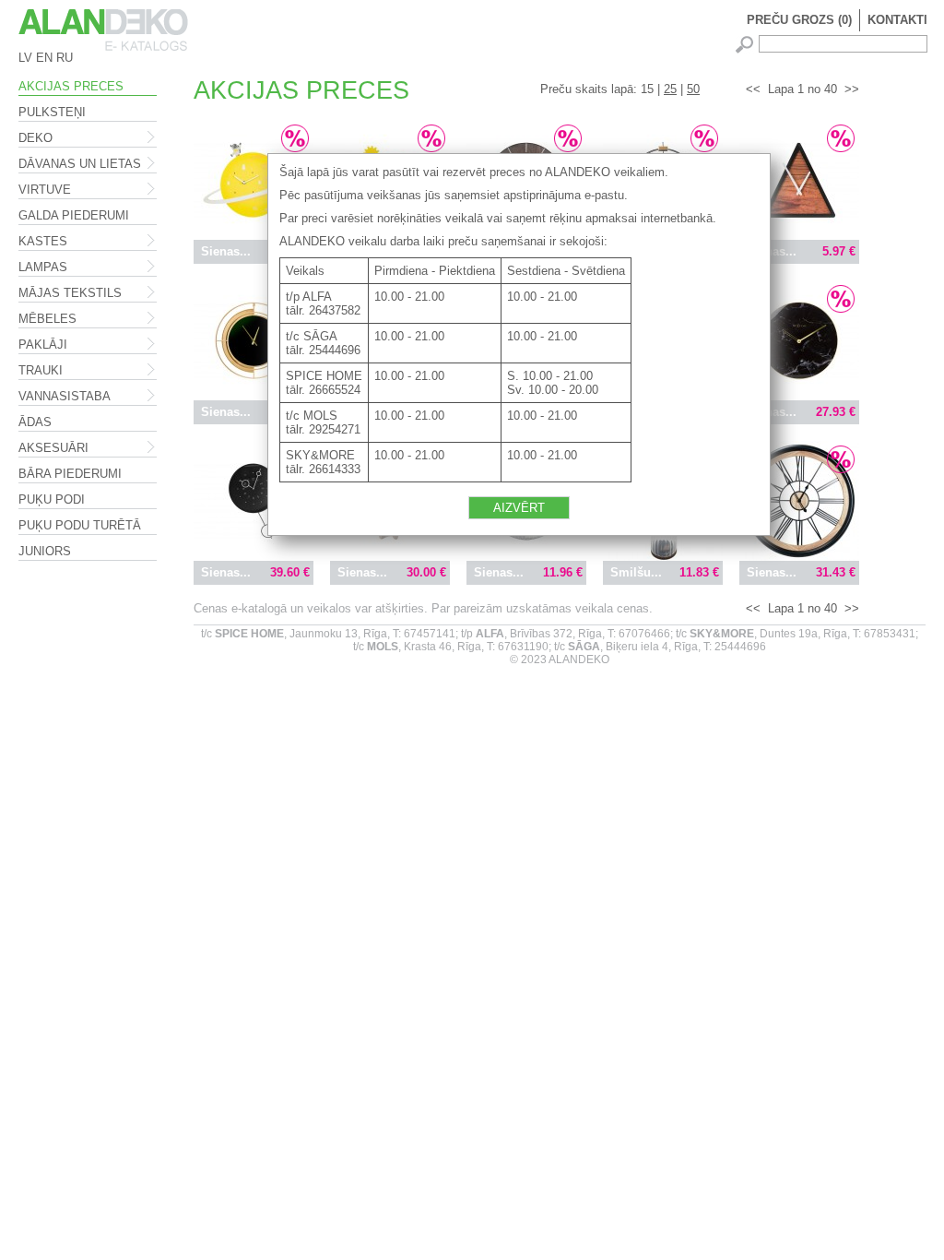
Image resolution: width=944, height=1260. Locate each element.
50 (693, 89)
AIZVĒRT (519, 508)
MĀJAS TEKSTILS (70, 293)
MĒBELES (47, 319)
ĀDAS (35, 422)
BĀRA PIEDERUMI (70, 474)
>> (851, 89)
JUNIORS (44, 551)
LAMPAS (42, 267)
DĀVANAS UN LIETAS (79, 164)
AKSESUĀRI (53, 448)
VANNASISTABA (64, 396)
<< (753, 89)
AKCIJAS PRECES (71, 86)
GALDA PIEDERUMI (73, 215)
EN (44, 58)
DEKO (35, 138)
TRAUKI (40, 370)
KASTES (42, 241)
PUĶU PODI (51, 499)
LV (25, 58)
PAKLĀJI (42, 344)
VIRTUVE (44, 189)
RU (64, 58)
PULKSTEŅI (52, 112)
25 (670, 89)
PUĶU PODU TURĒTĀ (79, 525)
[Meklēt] (747, 44)
